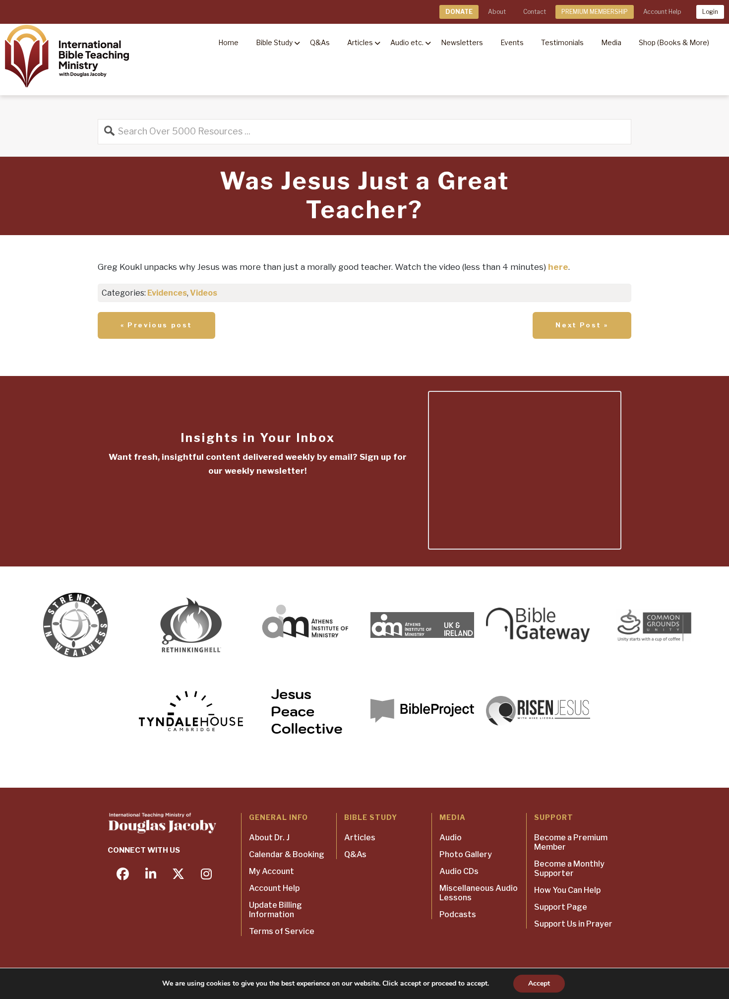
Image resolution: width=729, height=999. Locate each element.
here (558, 267)
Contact (534, 11)
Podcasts (457, 914)
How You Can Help (567, 890)
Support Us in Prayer (573, 924)
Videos (203, 293)
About (497, 11)
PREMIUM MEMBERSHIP (594, 11)
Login (710, 11)
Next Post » (581, 325)
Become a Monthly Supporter (569, 868)
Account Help (662, 11)
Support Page (560, 907)
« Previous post (156, 325)
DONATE (459, 11)
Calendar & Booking (286, 854)
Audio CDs (459, 871)
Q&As (355, 854)
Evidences (167, 293)
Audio (450, 837)
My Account (271, 871)
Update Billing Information (275, 909)
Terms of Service (281, 931)
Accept (539, 983)
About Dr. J (269, 837)
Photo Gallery (465, 854)
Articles (359, 837)
